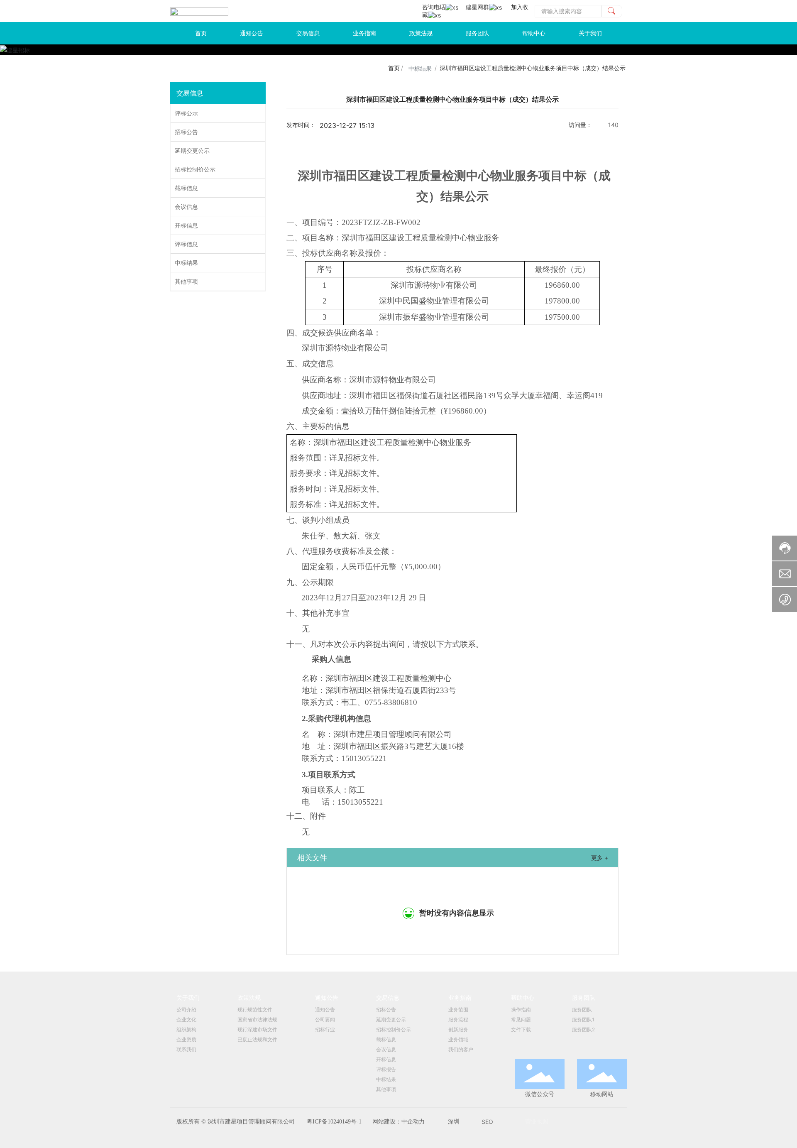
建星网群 (477, 6)
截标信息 (186, 187)
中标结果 (420, 68)
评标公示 (186, 113)
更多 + (599, 857)
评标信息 (186, 243)
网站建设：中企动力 (398, 1122)
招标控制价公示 (195, 169)
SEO (487, 1121)
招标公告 (186, 131)
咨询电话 (433, 6)
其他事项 (186, 281)
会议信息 (186, 206)
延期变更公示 (192, 150)
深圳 (454, 1122)
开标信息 (186, 225)
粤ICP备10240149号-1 (334, 1122)
